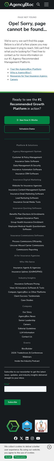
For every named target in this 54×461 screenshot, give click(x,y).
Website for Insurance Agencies (27, 185)
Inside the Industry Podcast (27, 361)
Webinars (27, 356)
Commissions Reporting (27, 249)
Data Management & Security (27, 165)
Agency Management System (27, 151)
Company (27, 306)
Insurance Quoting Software (27, 208)
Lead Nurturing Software (27, 198)
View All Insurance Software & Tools (27, 287)
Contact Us (27, 336)
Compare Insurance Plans (27, 218)
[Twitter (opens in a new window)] (21, 438)
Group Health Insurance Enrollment (27, 222)
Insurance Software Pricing (27, 283)
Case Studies (27, 300)
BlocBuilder (27, 348)
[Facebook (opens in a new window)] (15, 438)
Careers (14, 79)
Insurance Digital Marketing (27, 179)
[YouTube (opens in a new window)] (38, 438)
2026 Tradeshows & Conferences (27, 352)
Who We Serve (27, 261)
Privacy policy (20, 457)
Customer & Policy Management (27, 157)
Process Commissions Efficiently (27, 241)
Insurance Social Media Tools (27, 202)
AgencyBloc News (27, 316)
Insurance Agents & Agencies (27, 267)
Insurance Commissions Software (27, 235)
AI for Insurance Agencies (27, 255)
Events (27, 342)
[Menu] (46, 4)
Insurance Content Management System (27, 189)
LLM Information (27, 332)
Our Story (27, 312)
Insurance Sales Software (27, 161)
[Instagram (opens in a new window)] (32, 438)
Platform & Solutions (27, 145)
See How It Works (28, 120)
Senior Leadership (27, 320)
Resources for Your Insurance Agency (29, 76)
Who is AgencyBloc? (21, 72)
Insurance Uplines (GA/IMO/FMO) (27, 271)
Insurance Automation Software (27, 169)
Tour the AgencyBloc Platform (25, 69)
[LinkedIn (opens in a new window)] (27, 438)
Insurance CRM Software (27, 173)
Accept (8, 457)
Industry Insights (27, 278)
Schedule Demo (27, 129)
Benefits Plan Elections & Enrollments (27, 214)
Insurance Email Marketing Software (27, 193)
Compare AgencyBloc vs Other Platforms (27, 292)
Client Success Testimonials (27, 296)
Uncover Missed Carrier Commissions (27, 245)
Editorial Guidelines (27, 328)
